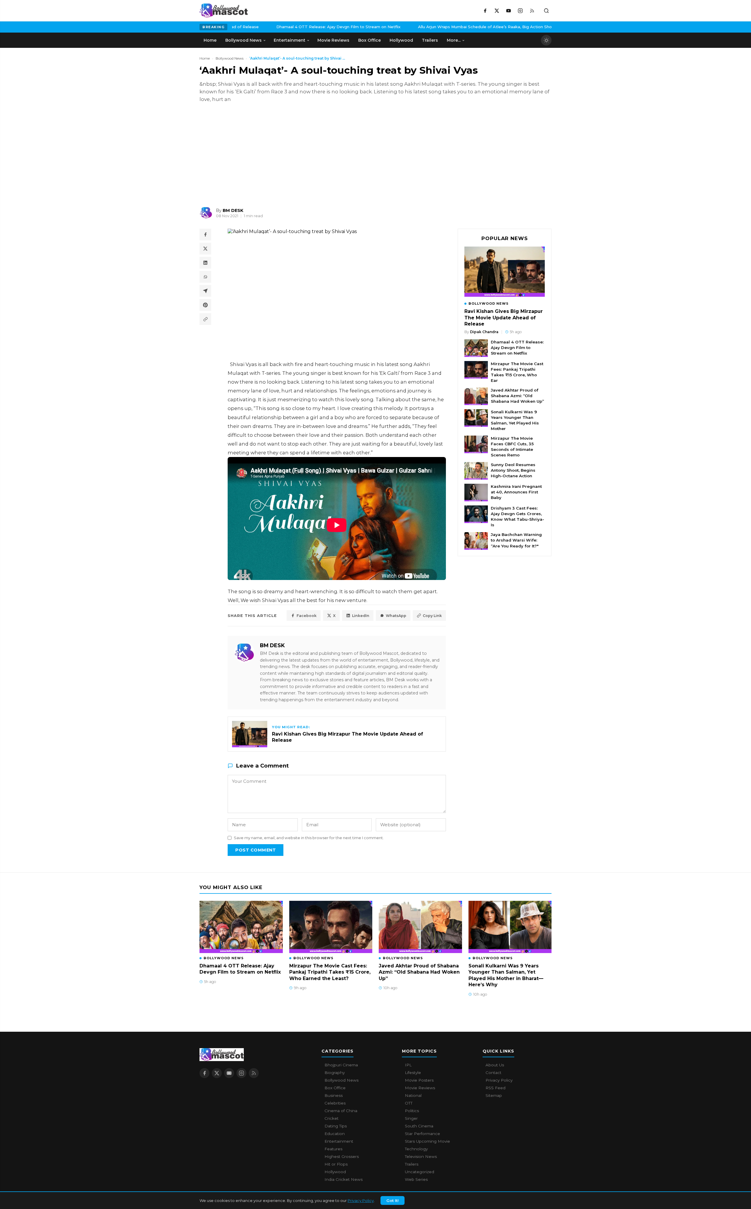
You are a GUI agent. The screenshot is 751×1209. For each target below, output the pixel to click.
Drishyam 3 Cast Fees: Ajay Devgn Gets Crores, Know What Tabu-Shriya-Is (517, 516)
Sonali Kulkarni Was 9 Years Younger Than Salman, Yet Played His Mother (515, 420)
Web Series (416, 1179)
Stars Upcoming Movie (427, 1141)
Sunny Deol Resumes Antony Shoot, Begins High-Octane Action (513, 470)
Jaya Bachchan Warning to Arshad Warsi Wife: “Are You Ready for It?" (516, 540)
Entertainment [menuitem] (289, 40)
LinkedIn (360, 615)
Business (333, 1095)
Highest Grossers (341, 1156)
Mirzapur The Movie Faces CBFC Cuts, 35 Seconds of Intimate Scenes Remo (512, 446)
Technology (416, 1148)
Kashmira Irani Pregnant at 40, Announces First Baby (516, 492)
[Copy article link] (205, 319)
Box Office (335, 1087)
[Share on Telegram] (205, 291)
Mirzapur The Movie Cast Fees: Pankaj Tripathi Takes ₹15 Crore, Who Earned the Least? (330, 972)
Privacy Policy (361, 1200)
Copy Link (432, 615)
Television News (421, 1156)
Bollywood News (229, 58)
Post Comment (255, 850)
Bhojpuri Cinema (341, 1065)
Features (333, 1148)
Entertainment (338, 1141)
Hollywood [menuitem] (401, 40)
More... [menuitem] (454, 40)
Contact (493, 1072)
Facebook (307, 615)
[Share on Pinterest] (205, 305)
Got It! (392, 1200)
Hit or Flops (336, 1164)
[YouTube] (508, 11)
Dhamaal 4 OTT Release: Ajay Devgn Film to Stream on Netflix (285, 26)
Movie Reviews (420, 1087)
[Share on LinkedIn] (205, 263)
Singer (411, 1118)
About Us (495, 1065)
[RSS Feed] (532, 11)
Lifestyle (413, 1072)
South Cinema (419, 1126)
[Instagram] (520, 11)
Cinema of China (340, 1110)
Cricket (331, 1118)
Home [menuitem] (210, 40)
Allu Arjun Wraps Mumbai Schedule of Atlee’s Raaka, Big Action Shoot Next (438, 26)
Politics (412, 1110)
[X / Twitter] (497, 11)
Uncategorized (419, 1171)
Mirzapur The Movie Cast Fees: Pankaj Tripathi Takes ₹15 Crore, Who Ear (517, 372)
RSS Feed (495, 1087)
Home (204, 58)
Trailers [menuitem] (430, 40)
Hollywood (335, 1171)
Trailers (411, 1164)
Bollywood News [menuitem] (243, 40)
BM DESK (272, 645)
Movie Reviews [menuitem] (333, 40)
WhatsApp (396, 615)
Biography (334, 1072)
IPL (408, 1065)
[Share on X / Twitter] (205, 248)
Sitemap (494, 1095)
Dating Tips (335, 1126)
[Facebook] (485, 11)
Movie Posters (419, 1080)
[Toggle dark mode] (546, 40)
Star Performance (422, 1133)
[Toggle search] (546, 10)
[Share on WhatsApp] (205, 277)
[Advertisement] (243, 155)
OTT (408, 1103)
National (413, 1095)
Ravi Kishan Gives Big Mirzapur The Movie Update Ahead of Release (503, 317)
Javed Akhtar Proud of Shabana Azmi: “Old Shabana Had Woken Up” (517, 396)
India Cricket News (343, 1179)
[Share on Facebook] (205, 234)
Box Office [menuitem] (369, 40)
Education (334, 1133)
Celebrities (335, 1103)
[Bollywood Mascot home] (223, 11)
